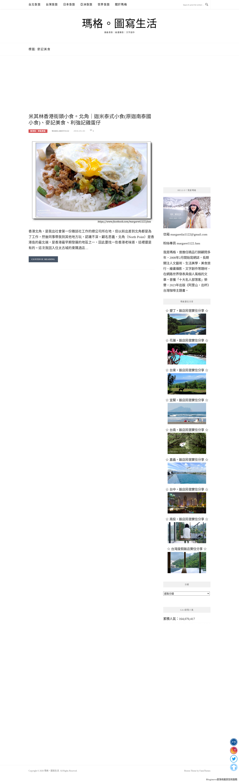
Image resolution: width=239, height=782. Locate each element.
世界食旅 (104, 4)
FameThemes (204, 771)
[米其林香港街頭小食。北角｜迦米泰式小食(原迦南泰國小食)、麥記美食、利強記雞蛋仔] (91, 181)
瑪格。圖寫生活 (119, 24)
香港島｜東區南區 (38, 131)
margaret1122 (60, 131)
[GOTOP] (233, 767)
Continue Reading (43, 259)
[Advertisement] (91, 88)
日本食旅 (69, 4)
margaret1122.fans (188, 243)
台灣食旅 (52, 4)
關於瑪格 (121, 4)
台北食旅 (35, 4)
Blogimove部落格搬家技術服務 (221, 779)
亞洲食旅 (86, 4)
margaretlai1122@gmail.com (188, 234)
